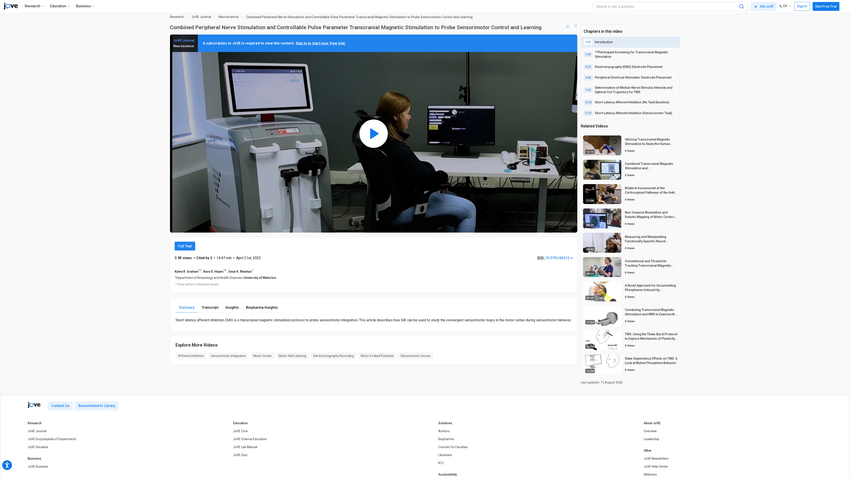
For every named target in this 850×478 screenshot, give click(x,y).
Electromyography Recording (333, 356)
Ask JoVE (767, 6)
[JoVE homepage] (34, 405)
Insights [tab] (232, 307)
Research (177, 17)
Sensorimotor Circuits (415, 356)
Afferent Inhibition (191, 356)
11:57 (588, 113)
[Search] (741, 6)
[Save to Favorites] (575, 25)
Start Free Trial (826, 6)
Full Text (185, 246)
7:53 (588, 90)
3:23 (588, 66)
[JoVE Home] (11, 6)
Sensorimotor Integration (228, 356)
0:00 (588, 42)
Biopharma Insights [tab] (262, 307)
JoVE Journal (201, 17)
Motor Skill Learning (292, 356)
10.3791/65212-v (559, 258)
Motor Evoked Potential (377, 356)
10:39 (588, 102)
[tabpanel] (374, 320)
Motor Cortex (262, 356)
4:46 (588, 77)
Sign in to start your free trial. (321, 43)
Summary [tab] (187, 307)
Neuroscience (228, 17)
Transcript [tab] (210, 307)
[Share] (567, 25)
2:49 (588, 54)
